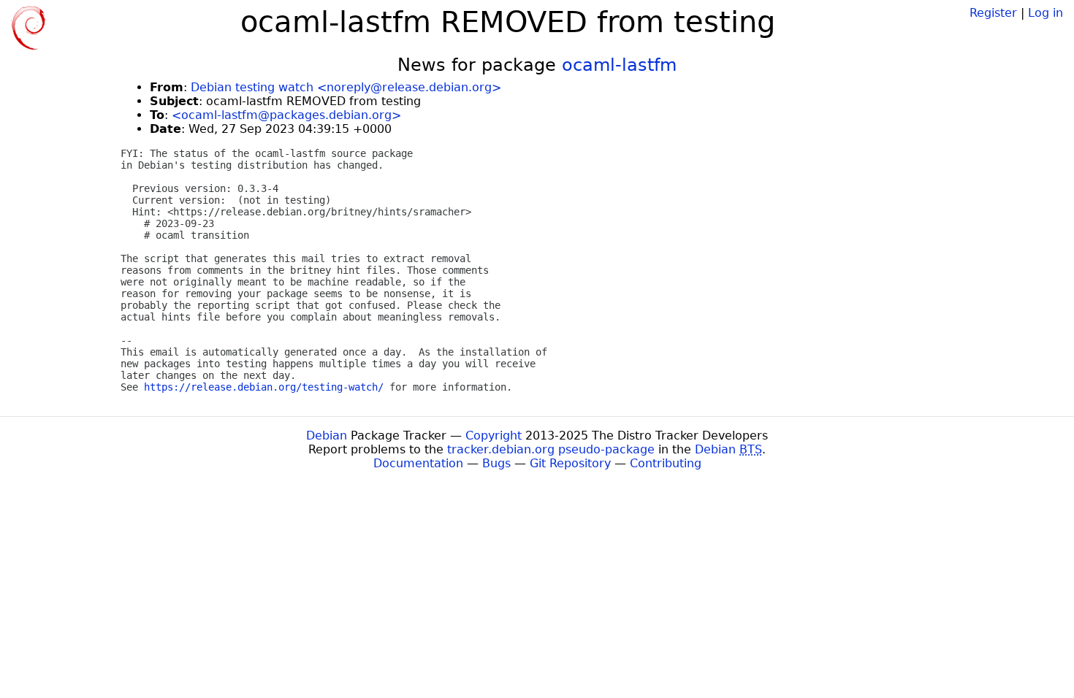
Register (993, 13)
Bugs (496, 463)
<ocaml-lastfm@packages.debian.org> (286, 115)
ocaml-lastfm (619, 65)
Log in (1045, 13)
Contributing (665, 463)
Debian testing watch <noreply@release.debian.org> (346, 87)
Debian (326, 435)
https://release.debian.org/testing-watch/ (264, 387)
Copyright (493, 435)
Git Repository (570, 463)
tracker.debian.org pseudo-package (551, 449)
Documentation (418, 463)
